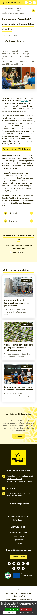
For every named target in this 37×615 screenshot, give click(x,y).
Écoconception (10, 600)
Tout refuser (26, 609)
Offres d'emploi (18, 520)
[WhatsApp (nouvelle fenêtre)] (23, 563)
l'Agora (24, 101)
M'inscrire (18, 436)
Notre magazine (18, 536)
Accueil (4, 8)
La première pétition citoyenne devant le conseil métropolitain (18, 388)
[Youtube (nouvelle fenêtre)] (18, 568)
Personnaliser (9, 612)
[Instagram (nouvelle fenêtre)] (13, 563)
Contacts (13, 213)
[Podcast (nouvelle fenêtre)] (23, 568)
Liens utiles (14, 221)
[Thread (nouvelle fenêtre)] (27, 563)
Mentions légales (26, 600)
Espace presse (19, 540)
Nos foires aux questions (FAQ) (18, 516)
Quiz (18, 509)
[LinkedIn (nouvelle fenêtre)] (18, 563)
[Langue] (30, 2)
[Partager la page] (33, 10)
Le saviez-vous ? (18, 513)
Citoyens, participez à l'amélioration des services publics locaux (16, 303)
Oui (14, 252)
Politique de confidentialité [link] (25, 612)
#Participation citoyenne (14, 41)
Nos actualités (14, 8)
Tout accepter (13, 609)
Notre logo (18, 543)
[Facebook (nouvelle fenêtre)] (9, 563)
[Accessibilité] (34, 2)
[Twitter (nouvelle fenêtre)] (13, 568)
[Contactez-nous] (26, 2)
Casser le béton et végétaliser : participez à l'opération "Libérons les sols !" (18, 348)
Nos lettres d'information (18, 532)
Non (23, 252)
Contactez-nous (18, 557)
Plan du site (18, 590)
